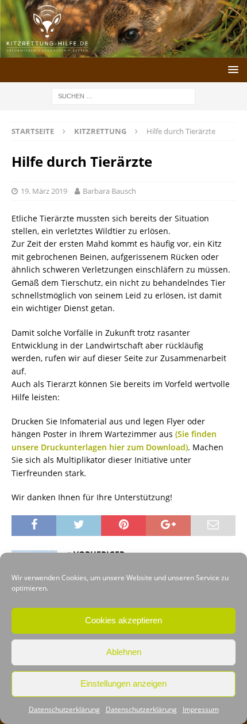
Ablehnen (123, 652)
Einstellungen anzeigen (123, 683)
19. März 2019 (44, 191)
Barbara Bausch (109, 191)
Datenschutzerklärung (64, 709)
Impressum (201, 709)
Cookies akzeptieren (123, 620)
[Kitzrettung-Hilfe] (123, 50)
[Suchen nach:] (123, 95)
